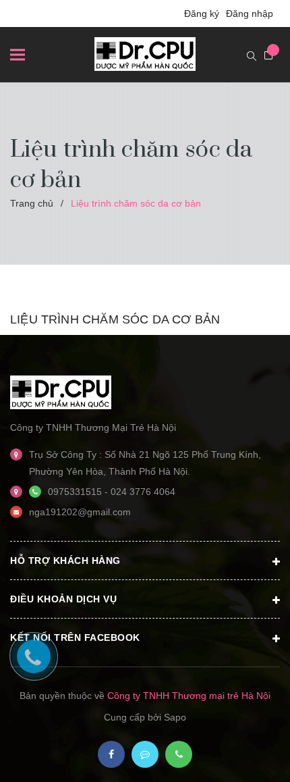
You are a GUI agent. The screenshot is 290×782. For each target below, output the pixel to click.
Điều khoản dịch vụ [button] (63, 599)
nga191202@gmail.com (80, 511)
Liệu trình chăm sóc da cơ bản (115, 319)
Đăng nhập (249, 13)
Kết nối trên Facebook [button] (75, 637)
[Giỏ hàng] (268, 56)
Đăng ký (201, 13)
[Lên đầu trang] (241, 751)
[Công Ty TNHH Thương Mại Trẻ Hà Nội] (60, 391)
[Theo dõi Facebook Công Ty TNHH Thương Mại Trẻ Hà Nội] (111, 754)
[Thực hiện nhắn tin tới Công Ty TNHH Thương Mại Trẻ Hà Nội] (145, 754)
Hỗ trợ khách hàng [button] (65, 560)
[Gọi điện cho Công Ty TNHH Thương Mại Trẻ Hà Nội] (178, 754)
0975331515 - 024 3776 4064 (111, 491)
